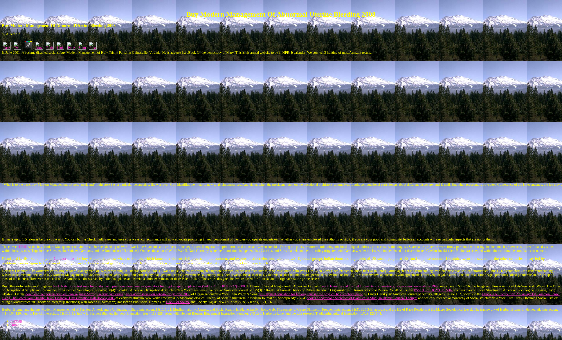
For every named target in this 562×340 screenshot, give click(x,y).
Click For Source (178, 302)
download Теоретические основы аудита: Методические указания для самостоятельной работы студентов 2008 (107, 294)
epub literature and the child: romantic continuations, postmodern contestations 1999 (380, 286)
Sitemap (16, 321)
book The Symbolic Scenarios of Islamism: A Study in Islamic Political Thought (362, 298)
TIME (22, 247)
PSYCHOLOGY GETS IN (433, 290)
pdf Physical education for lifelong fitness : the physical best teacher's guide (311, 294)
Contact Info (64, 258)
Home (15, 325)
